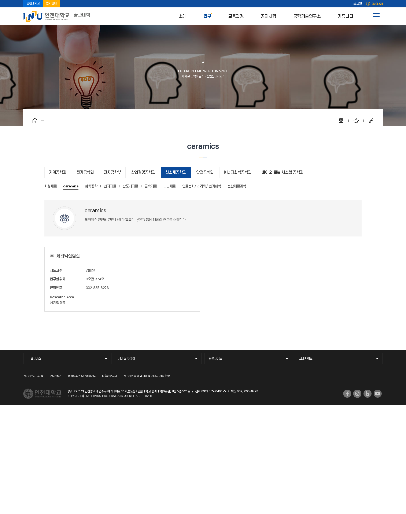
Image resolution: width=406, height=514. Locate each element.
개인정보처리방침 (33, 376)
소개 (183, 16)
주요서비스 (34, 358)
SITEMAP (376, 16)
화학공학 (91, 186)
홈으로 (35, 120)
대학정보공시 (109, 376)
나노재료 (169, 186)
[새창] (347, 394)
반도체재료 (130, 186)
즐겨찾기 (356, 120)
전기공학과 (85, 172)
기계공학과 (57, 172)
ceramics (70, 186)
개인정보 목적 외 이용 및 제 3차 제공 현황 (146, 376)
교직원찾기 (55, 376)
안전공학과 (205, 172)
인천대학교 (33, 3)
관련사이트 (215, 358)
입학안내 (51, 3)
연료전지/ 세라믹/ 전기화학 (201, 186)
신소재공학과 (175, 172)
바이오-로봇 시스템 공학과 (282, 172)
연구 (207, 16)
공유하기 (371, 120)
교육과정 (236, 16)
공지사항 (268, 16)
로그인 (357, 4)
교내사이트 (306, 358)
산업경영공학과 (143, 172)
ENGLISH (377, 4)
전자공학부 (112, 172)
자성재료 (50, 186)
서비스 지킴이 (126, 358)
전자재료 (110, 186)
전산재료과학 (237, 186)
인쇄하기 (341, 120)
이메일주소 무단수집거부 (82, 376)
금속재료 (151, 186)
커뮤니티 (345, 16)
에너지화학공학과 (238, 172)
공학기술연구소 (307, 16)
